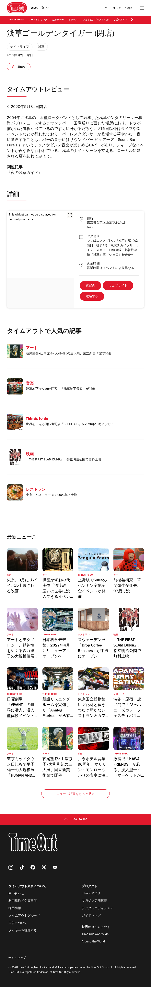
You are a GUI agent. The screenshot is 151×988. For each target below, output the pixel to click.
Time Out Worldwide (95, 934)
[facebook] (32, 867)
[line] (54, 867)
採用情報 (14, 908)
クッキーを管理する (22, 930)
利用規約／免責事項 (22, 901)
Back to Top (79, 819)
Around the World (93, 941)
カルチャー (58, 20)
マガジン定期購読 (94, 901)
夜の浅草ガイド (24, 173)
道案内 (90, 286)
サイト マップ (17, 958)
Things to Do (16, 20)
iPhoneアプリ (91, 893)
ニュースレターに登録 (118, 8)
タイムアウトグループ (24, 916)
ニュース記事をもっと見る (75, 794)
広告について (17, 923)
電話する (92, 296)
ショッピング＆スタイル (96, 20)
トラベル (73, 20)
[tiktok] (21, 867)
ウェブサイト (118, 286)
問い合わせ (16, 893)
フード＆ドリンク (37, 20)
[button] (70, 215)
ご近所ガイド (120, 20)
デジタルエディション (97, 908)
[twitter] (43, 867)
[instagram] (10, 867)
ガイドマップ (91, 916)
